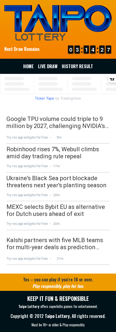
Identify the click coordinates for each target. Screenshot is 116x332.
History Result (77, 66)
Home (28, 66)
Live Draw (47, 66)
